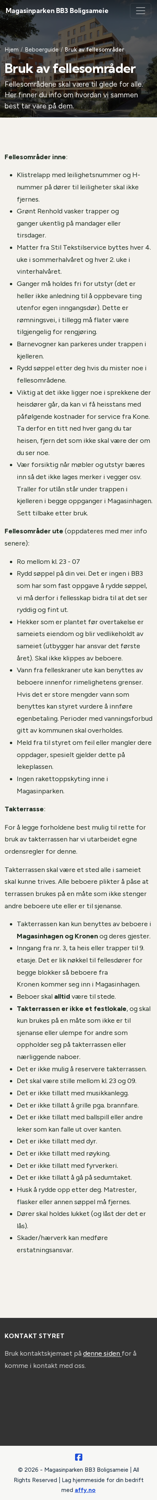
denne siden (102, 1353)
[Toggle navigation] (140, 10)
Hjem (12, 49)
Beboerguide (42, 49)
